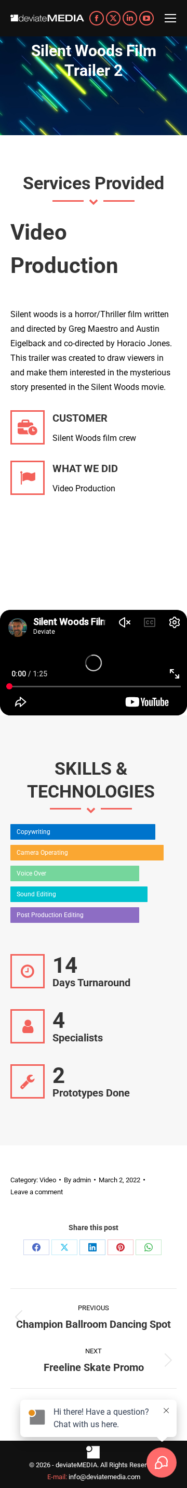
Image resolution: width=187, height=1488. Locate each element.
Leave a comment (36, 1192)
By (77, 1180)
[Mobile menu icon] (170, 18)
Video (47, 1180)
